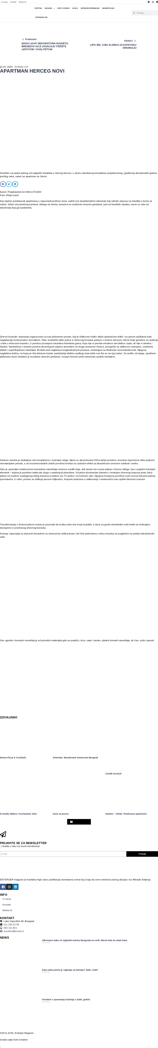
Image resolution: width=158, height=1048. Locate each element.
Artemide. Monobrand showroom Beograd (75, 757)
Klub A (75, 8)
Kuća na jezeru (61, 814)
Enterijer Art (41, 17)
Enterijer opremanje (90, 8)
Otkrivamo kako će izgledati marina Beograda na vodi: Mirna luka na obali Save (84, 940)
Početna (38, 8)
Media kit (22, 2)
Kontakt (13, 2)
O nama (4, 2)
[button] (3, 184)
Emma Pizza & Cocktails (13, 757)
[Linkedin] (157, 2)
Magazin (48, 8)
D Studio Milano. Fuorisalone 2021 (18, 814)
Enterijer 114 (21, 66)
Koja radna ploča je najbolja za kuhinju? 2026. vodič (70, 970)
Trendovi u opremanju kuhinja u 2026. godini (66, 999)
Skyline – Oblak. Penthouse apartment (126, 814)
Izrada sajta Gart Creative (14, 1039)
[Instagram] (153, 2)
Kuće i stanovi (63, 8)
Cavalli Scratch (113, 773)
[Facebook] (149, 2)
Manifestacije (108, 8)
